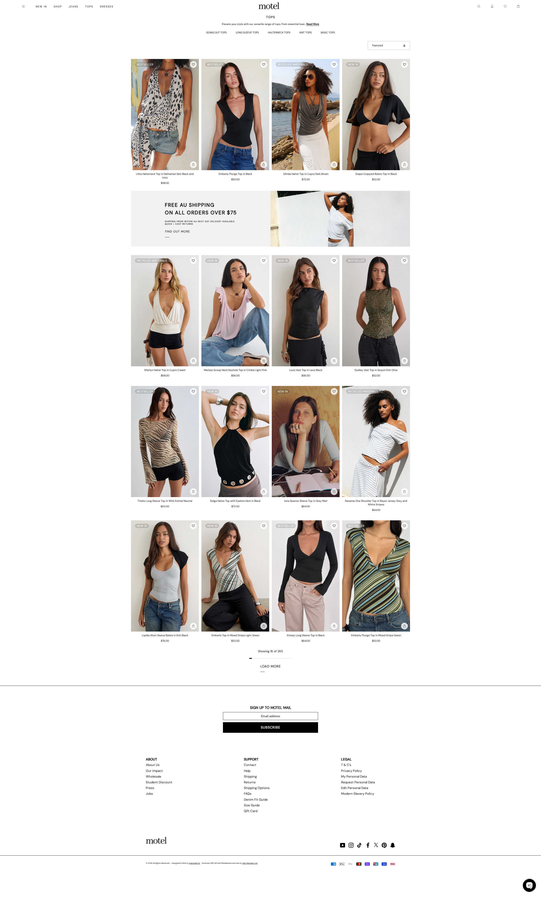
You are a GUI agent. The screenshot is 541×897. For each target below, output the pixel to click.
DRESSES (106, 6)
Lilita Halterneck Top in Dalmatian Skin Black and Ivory (165, 175)
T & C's (346, 765)
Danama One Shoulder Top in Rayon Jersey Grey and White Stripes (376, 502)
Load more (270, 666)
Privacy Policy (351, 771)
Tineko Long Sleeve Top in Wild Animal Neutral (165, 501)
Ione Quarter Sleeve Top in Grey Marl (305, 501)
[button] (193, 64)
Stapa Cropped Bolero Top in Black (376, 174)
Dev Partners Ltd (250, 863)
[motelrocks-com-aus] (269, 6)
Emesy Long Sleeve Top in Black (306, 635)
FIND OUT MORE (177, 231)
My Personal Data (354, 776)
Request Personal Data (358, 782)
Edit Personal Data (354, 788)
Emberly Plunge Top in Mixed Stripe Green (376, 635)
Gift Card (250, 811)
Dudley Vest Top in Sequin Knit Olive (376, 370)
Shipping (250, 776)
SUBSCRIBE (270, 727)
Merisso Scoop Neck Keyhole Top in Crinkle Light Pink (235, 370)
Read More (312, 24)
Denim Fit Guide (256, 799)
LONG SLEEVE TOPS (247, 32)
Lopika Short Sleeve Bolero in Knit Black (165, 635)
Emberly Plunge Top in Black (235, 174)
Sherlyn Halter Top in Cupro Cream (165, 370)
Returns (250, 782)
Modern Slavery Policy (357, 794)
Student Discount (159, 782)
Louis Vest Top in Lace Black (305, 370)
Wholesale (153, 776)
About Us (153, 765)
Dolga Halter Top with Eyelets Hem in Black (235, 501)
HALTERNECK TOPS (279, 32)
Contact (250, 765)
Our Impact (154, 771)
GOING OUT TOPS (216, 32)
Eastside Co (194, 863)
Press (150, 788)
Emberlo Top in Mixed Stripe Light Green (235, 635)
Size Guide (252, 805)
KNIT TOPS (305, 32)
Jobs (149, 794)
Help (247, 771)
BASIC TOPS (328, 32)
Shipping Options (257, 788)
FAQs (247, 794)
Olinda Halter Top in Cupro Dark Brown (305, 174)
